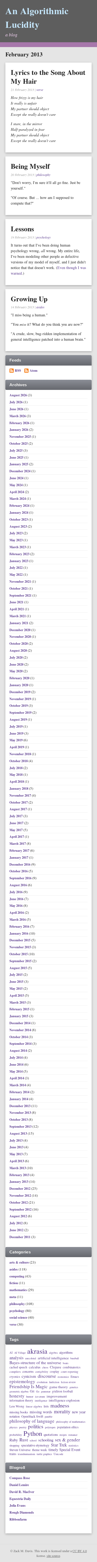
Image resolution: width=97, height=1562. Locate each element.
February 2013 (19, 1175)
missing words (41, 1412)
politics (35, 1426)
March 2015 (18, 1002)
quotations (51, 1435)
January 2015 (19, 1016)
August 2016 (18, 885)
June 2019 (16, 733)
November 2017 (20, 795)
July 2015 (16, 974)
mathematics (18, 1290)
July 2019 (16, 726)
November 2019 (20, 699)
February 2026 (19, 423)
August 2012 (18, 1216)
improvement (57, 1396)
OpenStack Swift (32, 1416)
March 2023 (18, 547)
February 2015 (19, 1009)
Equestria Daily (20, 1498)
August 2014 (18, 1050)
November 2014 (20, 1030)
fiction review (68, 1382)
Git (32, 1391)
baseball (74, 1358)
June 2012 (16, 1230)
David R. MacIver (21, 1492)
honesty (17, 1396)
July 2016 (16, 892)
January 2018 (19, 788)
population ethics (67, 1427)
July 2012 (16, 1223)
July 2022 (16, 567)
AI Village (20, 1352)
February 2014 (19, 1092)
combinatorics (71, 1367)
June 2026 (16, 409)
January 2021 (19, 623)
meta (12, 1297)
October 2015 (19, 954)
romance (72, 1435)
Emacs (75, 1376)
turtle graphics (44, 1454)
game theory (58, 1387)
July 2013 (16, 1140)
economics (63, 1377)
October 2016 (19, 871)
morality (62, 1411)
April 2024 (17, 492)
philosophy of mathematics (70, 1421)
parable (48, 1416)
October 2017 (19, 802)
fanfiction (54, 1382)
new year (79, 1412)
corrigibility (41, 1371)
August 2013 (18, 1133)
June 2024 (16, 478)
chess (45, 1367)
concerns (28, 1371)
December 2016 (20, 864)
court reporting (69, 1371)
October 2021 (19, 588)
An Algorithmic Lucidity (36, 17)
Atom (33, 370)
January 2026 (19, 429)
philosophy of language (31, 1421)
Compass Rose (19, 1478)
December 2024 (20, 471)
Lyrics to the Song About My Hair (48, 76)
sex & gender (67, 1439)
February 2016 (19, 926)
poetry (22, 1427)
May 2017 (16, 830)
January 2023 (19, 561)
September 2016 (20, 878)
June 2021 (16, 602)
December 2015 (20, 940)
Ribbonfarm (18, 1519)
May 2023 (16, 540)
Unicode (58, 1454)
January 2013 (19, 1181)
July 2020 (16, 657)
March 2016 (18, 919)
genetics (74, 1387)
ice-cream (40, 1396)
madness (59, 1405)
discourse (47, 1376)
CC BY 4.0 (79, 1551)
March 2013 (18, 1168)
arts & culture (19, 1262)
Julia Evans (17, 1505)
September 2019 (20, 712)
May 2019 (16, 740)
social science (18, 1317)
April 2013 (17, 1161)
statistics (73, 1445)
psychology (43, 237)
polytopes (50, 1427)
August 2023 (18, 526)
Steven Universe (19, 1450)
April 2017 (17, 836)
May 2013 (16, 1154)
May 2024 (16, 485)
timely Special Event (64, 1450)
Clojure (55, 1367)
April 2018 (17, 781)
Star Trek (59, 1445)
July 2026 (16, 402)
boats (65, 1363)
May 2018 (16, 774)
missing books (18, 1412)
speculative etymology (35, 1445)
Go (37, 1391)
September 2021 (20, 595)
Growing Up (29, 299)
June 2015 (16, 981)
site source (53, 1555)
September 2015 (20, 961)
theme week (39, 1450)
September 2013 (20, 1126)
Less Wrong (16, 1406)
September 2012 (20, 1209)
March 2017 (18, 843)
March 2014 (18, 1085)
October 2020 (19, 643)
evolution (42, 1382)
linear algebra (34, 1406)
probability (15, 1434)
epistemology (22, 1381)
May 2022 (16, 574)
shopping (14, 1445)
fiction (13, 1283)
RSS (18, 370)
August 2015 (18, 968)
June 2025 (16, 457)
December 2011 (20, 1237)
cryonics (14, 1376)
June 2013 (16, 1147)
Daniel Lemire (19, 1485)
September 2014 (20, 1043)
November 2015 (20, 947)
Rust (23, 1439)
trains (12, 1454)
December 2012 (20, 1188)
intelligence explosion (64, 1400)
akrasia (37, 1351)
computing (16, 1276)
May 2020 (16, 671)
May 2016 (16, 905)
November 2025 (20, 436)
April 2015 (17, 995)
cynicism (29, 1376)
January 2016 (19, 933)
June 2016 (16, 899)
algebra (53, 1352)
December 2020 (20, 630)
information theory (21, 1400)
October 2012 (19, 1202)
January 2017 (19, 857)
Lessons (22, 229)
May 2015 (16, 988)
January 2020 (19, 685)
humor (29, 1396)
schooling (45, 1440)
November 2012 (20, 1195)
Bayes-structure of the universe (35, 1362)
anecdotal (30, 1358)
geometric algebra (18, 1391)
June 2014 (16, 1064)
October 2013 (19, 1119)
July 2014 (16, 1057)
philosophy (43, 174)
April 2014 (17, 1078)
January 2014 (19, 1099)
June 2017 (16, 823)
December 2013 (20, 1106)
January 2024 (19, 512)
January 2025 (19, 464)
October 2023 (19, 519)
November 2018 (20, 754)
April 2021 (17, 609)
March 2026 (18, 416)
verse (39, 89)
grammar (45, 1391)
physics (13, 1427)
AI (11, 1352)
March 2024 (18, 498)
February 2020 (19, 678)
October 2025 (19, 443)
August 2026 (18, 395)
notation (14, 1416)
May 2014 (16, 1071)
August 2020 (18, 650)
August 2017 (18, 809)
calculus (34, 1367)
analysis (16, 1357)
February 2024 (19, 505)
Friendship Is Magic (28, 1386)
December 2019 (20, 692)
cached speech (18, 1367)
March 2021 (18, 616)
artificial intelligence (53, 1358)
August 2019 (18, 719)
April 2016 (17, 912)
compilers (15, 1371)
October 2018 (19, 761)
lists (46, 1406)
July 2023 (16, 533)
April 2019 (17, 747)
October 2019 (19, 705)
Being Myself (30, 166)
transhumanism (26, 1454)
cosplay (54, 1371)
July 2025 (16, 450)
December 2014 (20, 1023)
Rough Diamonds (21, 1512)
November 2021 (20, 581)
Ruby (13, 1440)
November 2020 (20, 636)
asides (40, 307)
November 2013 (20, 1112)
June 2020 (16, 664)
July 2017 (16, 816)
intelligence (41, 1400)
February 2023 (19, 554)
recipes (63, 1435)
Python (32, 1433)
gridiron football (62, 1391)
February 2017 (19, 850)
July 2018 (16, 768)
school (33, 1440)
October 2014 (19, 1037)
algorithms (66, 1352)
